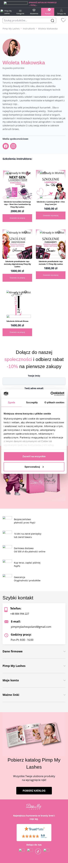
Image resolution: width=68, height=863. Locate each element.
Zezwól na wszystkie (34, 456)
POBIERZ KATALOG (34, 791)
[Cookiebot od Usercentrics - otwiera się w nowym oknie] (50, 394)
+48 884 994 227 (19, 613)
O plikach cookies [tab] (54, 402)
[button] (18, 195)
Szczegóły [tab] (32, 402)
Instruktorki (29, 28)
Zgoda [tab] (11, 402)
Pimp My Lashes (11, 28)
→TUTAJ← (33, 5)
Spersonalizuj (32, 466)
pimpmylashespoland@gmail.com (31, 626)
